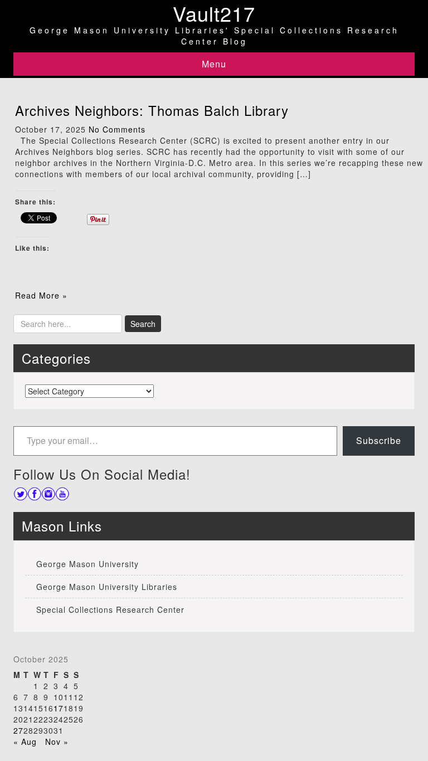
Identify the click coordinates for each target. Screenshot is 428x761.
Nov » (57, 741)
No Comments (117, 129)
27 (18, 730)
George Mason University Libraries (106, 586)
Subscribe (378, 440)
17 (59, 708)
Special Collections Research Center (110, 609)
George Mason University (87, 563)
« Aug (25, 741)
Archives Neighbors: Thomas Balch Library (152, 110)
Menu (214, 63)
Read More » (41, 295)
